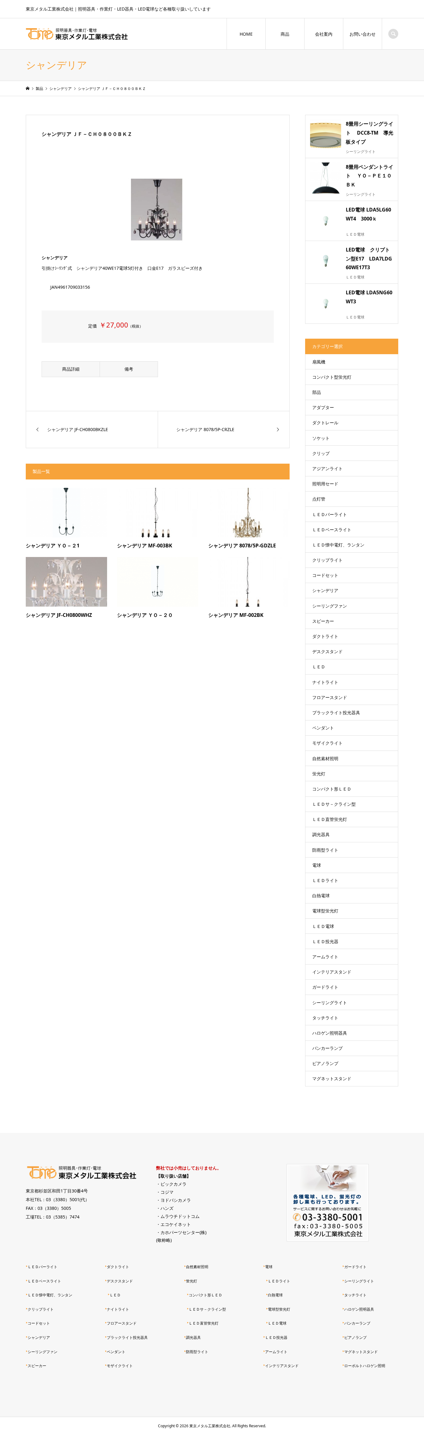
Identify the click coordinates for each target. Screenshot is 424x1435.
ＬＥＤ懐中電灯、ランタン (338, 545)
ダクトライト (325, 636)
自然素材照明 (325, 758)
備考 (128, 369)
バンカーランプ (327, 1048)
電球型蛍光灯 (325, 911)
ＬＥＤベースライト (331, 530)
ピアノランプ (325, 1063)
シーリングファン (329, 606)
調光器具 (321, 834)
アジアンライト (327, 468)
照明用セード (325, 484)
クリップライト (327, 560)
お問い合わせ (363, 34)
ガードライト (325, 987)
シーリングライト (329, 1002)
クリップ (321, 453)
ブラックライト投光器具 (336, 712)
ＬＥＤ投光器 (325, 941)
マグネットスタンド (331, 1078)
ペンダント (323, 728)
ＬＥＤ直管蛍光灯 (329, 819)
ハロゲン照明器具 (329, 1033)
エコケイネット (175, 1224)
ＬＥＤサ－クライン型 (334, 804)
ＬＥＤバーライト (329, 514)
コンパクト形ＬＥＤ (331, 789)
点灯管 (318, 499)
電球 (316, 865)
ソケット (321, 438)
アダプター (323, 407)
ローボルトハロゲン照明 (364, 1365)
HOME (246, 34)
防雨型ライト (325, 850)
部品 (316, 392)
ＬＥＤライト (325, 880)
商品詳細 (70, 369)
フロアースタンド (329, 697)
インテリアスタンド (331, 972)
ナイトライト (325, 682)
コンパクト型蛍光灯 (331, 377)
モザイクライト (327, 743)
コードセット (325, 575)
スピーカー (323, 621)
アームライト (325, 957)
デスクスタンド (327, 651)
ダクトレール (325, 423)
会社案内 (323, 34)
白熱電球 (321, 895)
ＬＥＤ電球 (323, 926)
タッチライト (325, 1018)
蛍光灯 (318, 774)
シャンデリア (325, 590)
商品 (285, 34)
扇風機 (318, 362)
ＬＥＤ (318, 667)
